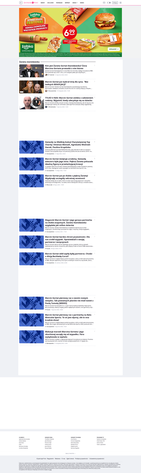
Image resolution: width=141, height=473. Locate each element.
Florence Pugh (48, 442)
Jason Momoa (48, 446)
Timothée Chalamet (49, 439)
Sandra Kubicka (22, 441)
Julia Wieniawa (48, 441)
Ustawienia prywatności (96, 459)
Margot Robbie (48, 448)
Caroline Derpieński (23, 448)
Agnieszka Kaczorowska (24, 439)
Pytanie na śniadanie (101, 439)
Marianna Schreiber (23, 446)
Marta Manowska (75, 442)
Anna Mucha (74, 439)
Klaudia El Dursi (74, 444)
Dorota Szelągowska (75, 441)
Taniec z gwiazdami (101, 444)
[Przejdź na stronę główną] (21, 4)
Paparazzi (59, 3)
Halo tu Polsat (100, 442)
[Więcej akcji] (95, 65)
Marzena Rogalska (75, 448)
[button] (109, 3)
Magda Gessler (74, 446)
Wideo (82, 3)
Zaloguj (115, 2)
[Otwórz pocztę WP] (104, 2)
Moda (74, 3)
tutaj (50, 469)
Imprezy (67, 3)
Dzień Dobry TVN (101, 441)
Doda (20, 444)
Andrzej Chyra (48, 444)
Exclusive (50, 3)
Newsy (43, 3)
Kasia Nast (21, 442)
